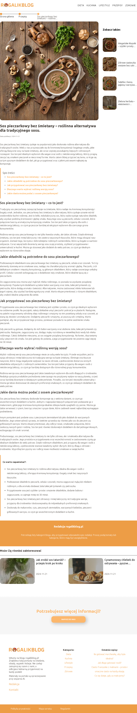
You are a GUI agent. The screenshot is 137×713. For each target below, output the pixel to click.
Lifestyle (104, 5)
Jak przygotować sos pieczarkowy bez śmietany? (32, 185)
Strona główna (7, 16)
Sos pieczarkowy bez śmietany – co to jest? (29, 177)
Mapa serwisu (45, 708)
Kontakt (13, 689)
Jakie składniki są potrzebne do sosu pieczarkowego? (35, 181)
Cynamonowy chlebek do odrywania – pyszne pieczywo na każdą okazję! (119, 561)
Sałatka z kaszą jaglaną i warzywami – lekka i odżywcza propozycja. (127, 83)
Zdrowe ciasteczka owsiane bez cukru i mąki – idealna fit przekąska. (127, 64)
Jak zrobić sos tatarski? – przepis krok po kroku (51, 561)
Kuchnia (91, 5)
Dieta (81, 5)
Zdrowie (130, 5)
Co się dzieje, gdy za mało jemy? (110, 675)
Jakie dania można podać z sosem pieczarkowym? (32, 193)
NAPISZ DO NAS (68, 619)
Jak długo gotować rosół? (109, 663)
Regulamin (65, 708)
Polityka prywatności (20, 708)
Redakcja (14, 684)
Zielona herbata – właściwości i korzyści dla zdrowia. (126, 103)
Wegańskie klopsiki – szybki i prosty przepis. (127, 45)
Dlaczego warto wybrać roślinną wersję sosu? (30, 189)
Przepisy (117, 5)
